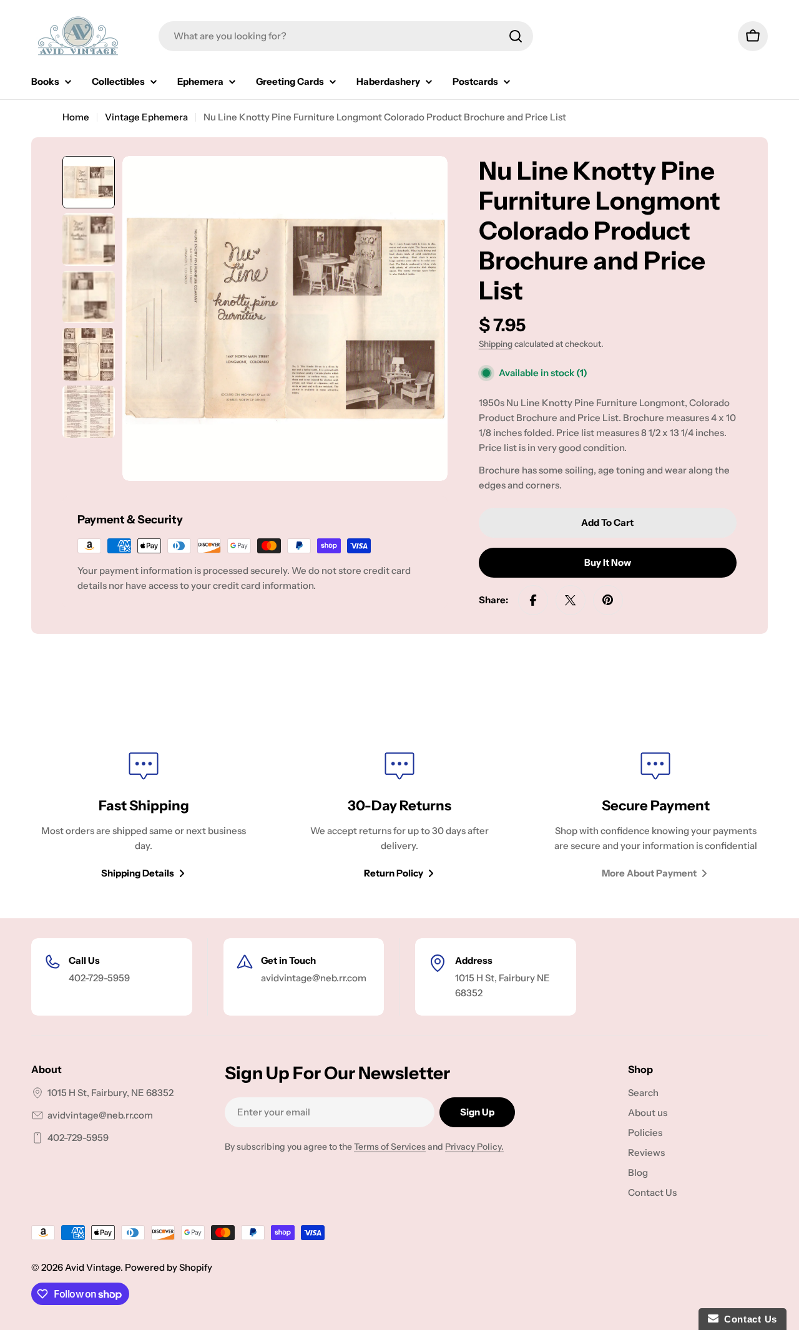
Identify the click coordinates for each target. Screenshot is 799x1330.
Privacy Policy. (474, 1146)
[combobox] (346, 36)
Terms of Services (390, 1146)
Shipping (495, 344)
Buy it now (607, 562)
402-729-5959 (78, 1137)
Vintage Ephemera (146, 117)
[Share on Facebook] (533, 600)
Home (75, 117)
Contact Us (747, 1319)
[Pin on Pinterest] (608, 600)
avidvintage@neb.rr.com (100, 1115)
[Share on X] (571, 600)
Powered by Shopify (168, 1267)
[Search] (515, 36)
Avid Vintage (92, 1267)
